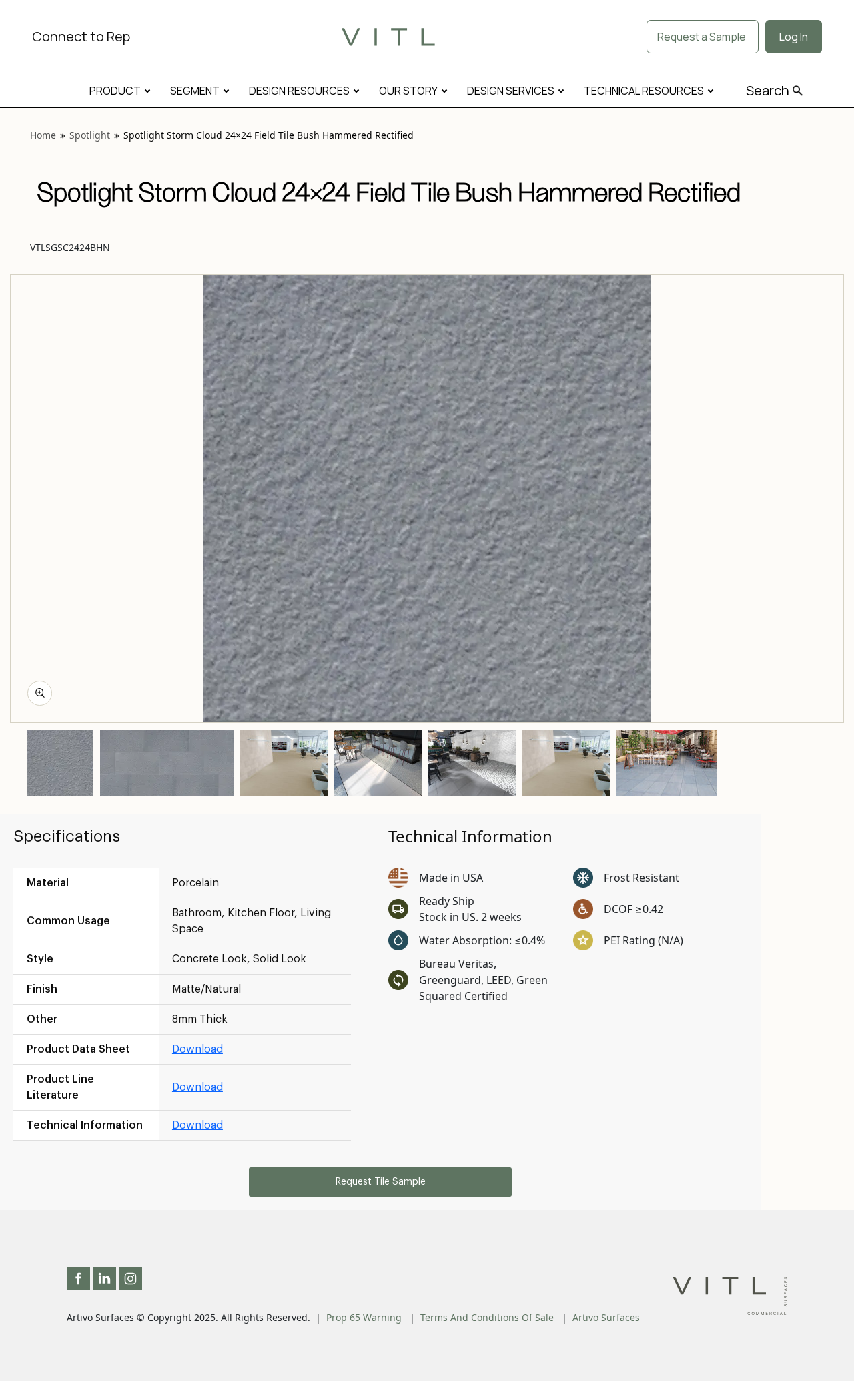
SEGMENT (195, 90)
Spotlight (89, 135)
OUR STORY (408, 90)
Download (197, 1049)
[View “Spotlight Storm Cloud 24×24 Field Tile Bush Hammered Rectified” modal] (39, 693)
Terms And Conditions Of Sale (487, 1317)
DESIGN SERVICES (510, 90)
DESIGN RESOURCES (299, 90)
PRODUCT (115, 90)
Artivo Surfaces (606, 1317)
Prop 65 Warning (364, 1317)
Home (43, 135)
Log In (793, 36)
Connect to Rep (81, 36)
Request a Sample (702, 36)
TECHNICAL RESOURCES (644, 90)
